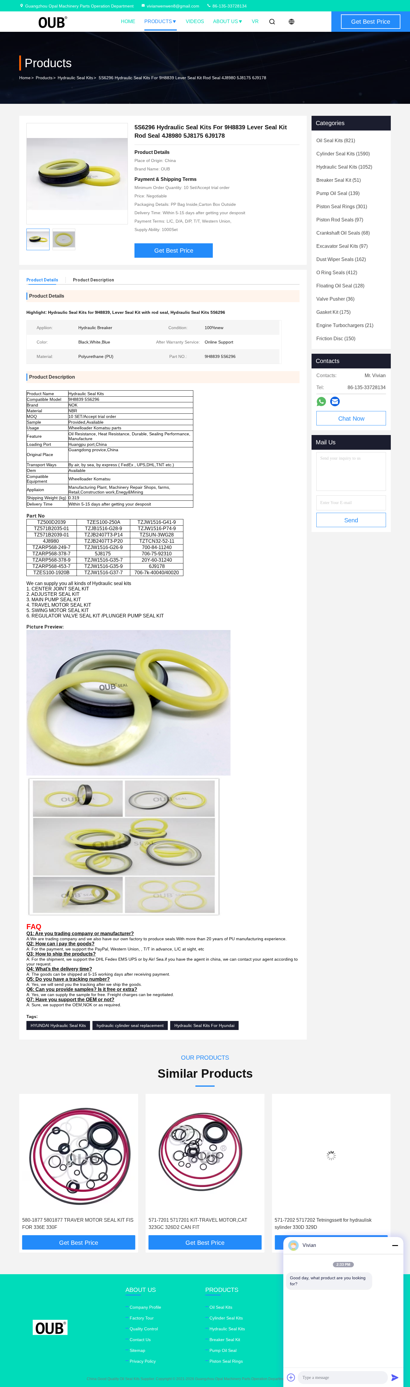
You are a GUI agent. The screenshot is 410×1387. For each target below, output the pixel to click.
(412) (336, 272)
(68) (343, 233)
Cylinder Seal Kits (226, 1318)
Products (158, 21)
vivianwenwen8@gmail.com (173, 6)
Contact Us (140, 1339)
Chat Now (351, 418)
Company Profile (145, 1307)
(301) (341, 206)
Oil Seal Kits (221, 1307)
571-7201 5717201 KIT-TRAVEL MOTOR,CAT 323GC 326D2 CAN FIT (71, 1223)
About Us (225, 21)
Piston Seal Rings (226, 1361)
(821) (335, 140)
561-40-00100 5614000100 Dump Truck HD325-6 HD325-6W (328, 1223)
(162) (341, 259)
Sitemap (137, 1350)
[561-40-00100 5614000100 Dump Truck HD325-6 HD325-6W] (331, 1155)
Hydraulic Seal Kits (75, 77)
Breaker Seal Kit (225, 1339)
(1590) (343, 153)
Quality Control (144, 1328)
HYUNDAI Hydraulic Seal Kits (58, 1025)
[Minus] (395, 1245)
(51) (338, 180)
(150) (335, 338)
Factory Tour (142, 1318)
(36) (335, 299)
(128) (340, 285)
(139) (338, 193)
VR (255, 21)
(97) (339, 219)
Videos (195, 21)
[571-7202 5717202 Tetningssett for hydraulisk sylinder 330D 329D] (205, 1155)
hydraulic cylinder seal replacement (130, 1025)
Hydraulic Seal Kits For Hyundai (204, 1025)
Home (128, 21)
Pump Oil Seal (223, 1350)
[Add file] (291, 1377)
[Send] (395, 1377)
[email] (335, 401)
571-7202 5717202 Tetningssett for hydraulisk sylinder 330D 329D (197, 1223)
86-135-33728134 (229, 6)
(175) (333, 312)
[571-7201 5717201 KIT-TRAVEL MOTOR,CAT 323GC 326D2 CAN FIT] (78, 1155)
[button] (30, 1167)
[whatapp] (321, 401)
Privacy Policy (143, 1361)
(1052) (344, 167)
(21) (344, 325)
